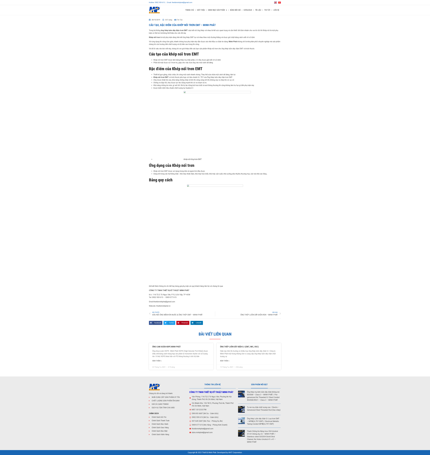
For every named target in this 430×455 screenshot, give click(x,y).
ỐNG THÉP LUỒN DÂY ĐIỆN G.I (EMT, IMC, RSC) (239, 346)
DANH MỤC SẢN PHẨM (216, 10)
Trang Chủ (189, 10)
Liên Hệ (276, 10)
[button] (155, 323)
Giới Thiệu (201, 10)
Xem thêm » (157, 361)
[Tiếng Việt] (279, 2)
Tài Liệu (258, 10)
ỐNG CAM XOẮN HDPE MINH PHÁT (166, 346)
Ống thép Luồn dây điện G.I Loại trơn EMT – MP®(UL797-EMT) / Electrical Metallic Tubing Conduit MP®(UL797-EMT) (263, 421)
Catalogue (248, 10)
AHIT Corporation (235, 452)
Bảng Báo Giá (235, 10)
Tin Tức (267, 10)
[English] (275, 2)
